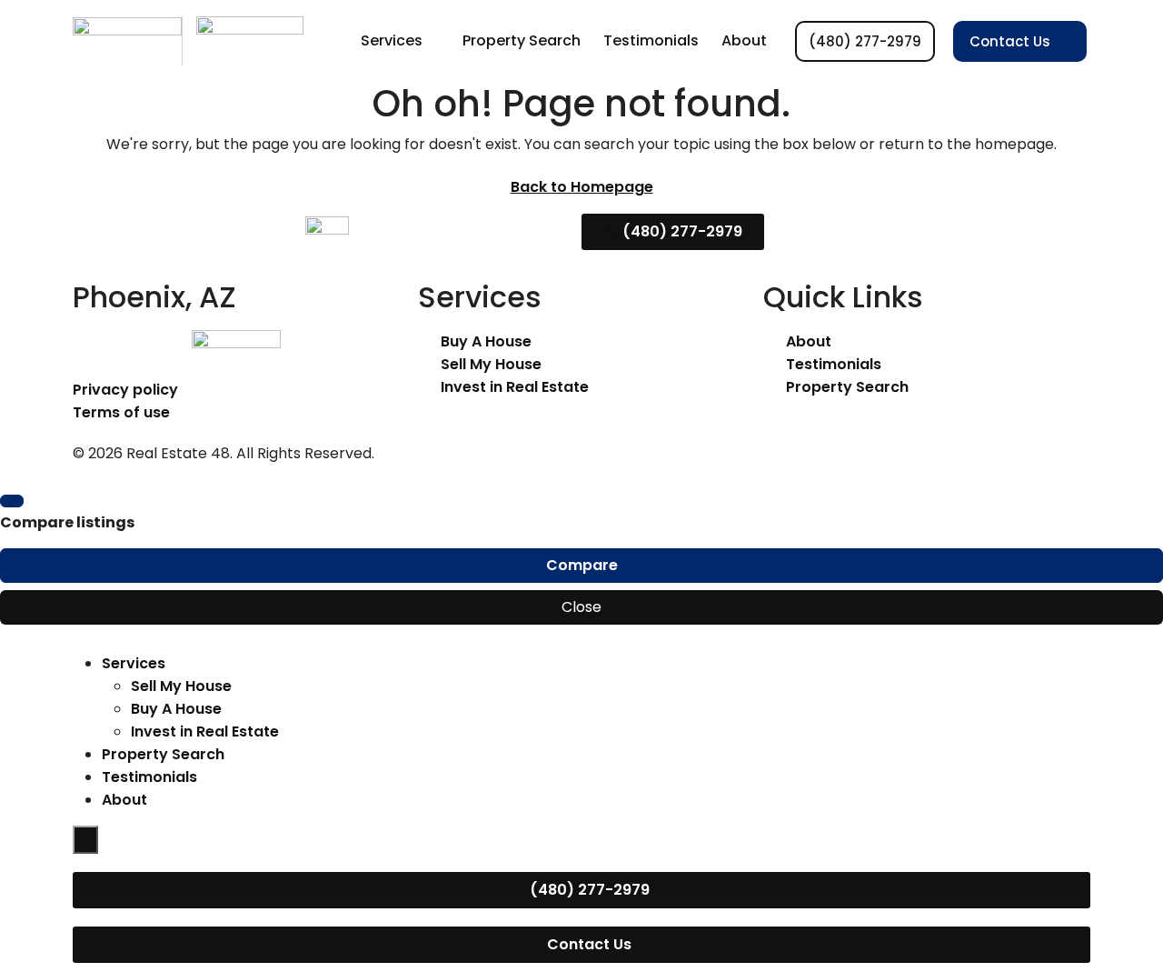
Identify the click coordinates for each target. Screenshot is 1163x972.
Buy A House (176, 708)
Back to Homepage (582, 186)
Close (581, 606)
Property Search (521, 40)
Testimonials (651, 40)
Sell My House (181, 686)
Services (391, 40)
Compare (582, 565)
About (744, 40)
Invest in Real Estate (205, 731)
